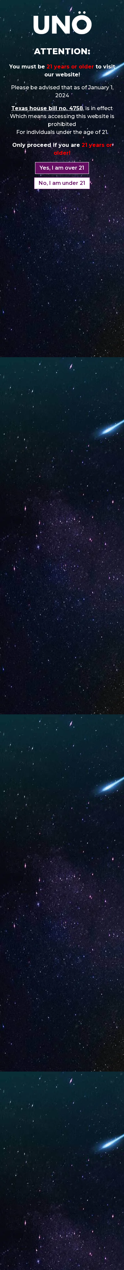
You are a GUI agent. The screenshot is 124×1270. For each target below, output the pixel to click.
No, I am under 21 (62, 183)
